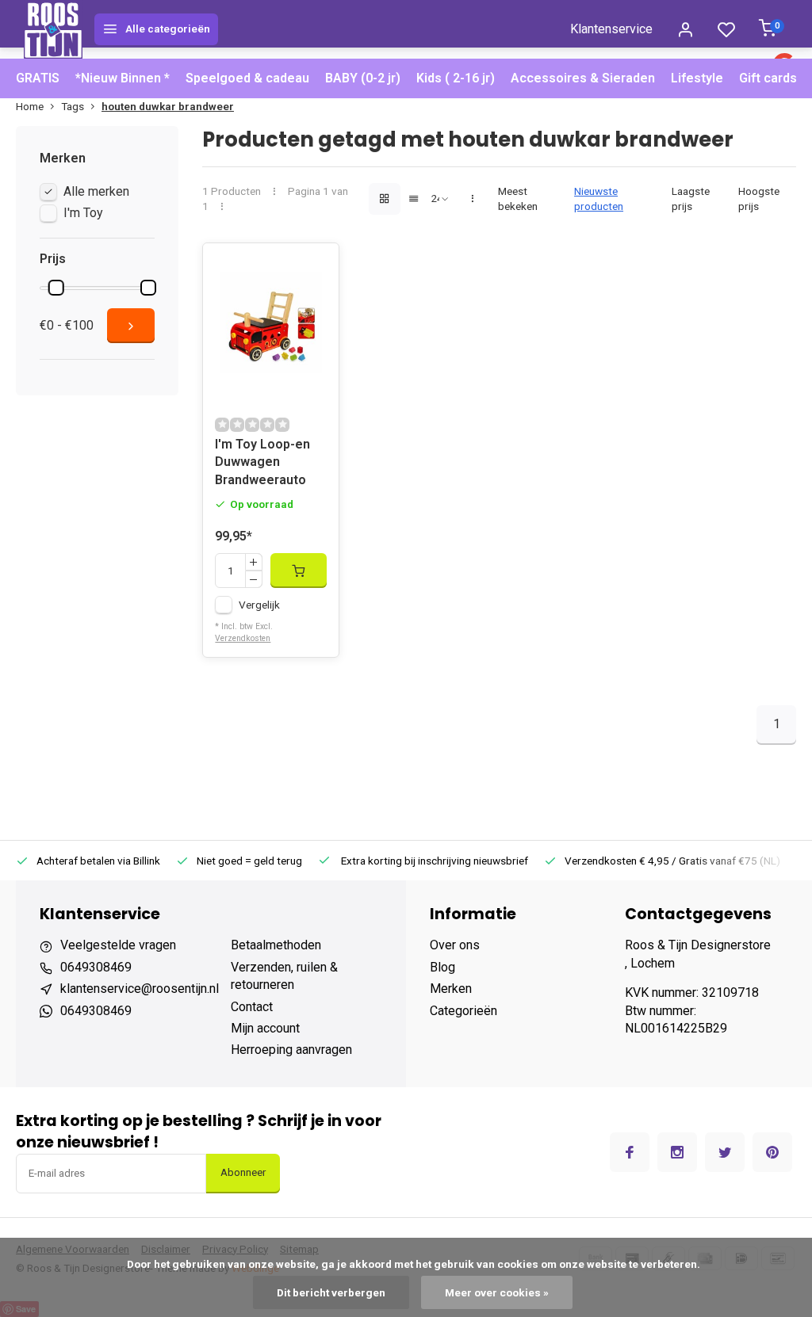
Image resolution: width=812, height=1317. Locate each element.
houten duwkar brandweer (168, 106)
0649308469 (96, 967)
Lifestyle (697, 78)
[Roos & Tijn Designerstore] (53, 29)
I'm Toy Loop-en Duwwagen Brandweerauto (262, 462)
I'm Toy (83, 212)
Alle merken (96, 191)
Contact (252, 1006)
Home (30, 106)
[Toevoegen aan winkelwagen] (298, 570)
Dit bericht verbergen (331, 1292)
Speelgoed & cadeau (247, 78)
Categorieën (463, 1010)
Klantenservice (611, 28)
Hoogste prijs (758, 198)
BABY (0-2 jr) (362, 78)
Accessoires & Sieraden (583, 78)
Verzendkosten (242, 638)
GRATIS (37, 78)
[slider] (56, 288)
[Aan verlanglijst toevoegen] (315, 267)
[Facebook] (629, 1152)
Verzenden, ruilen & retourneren (284, 976)
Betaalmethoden (276, 944)
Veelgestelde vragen (118, 944)
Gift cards (768, 78)
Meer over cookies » (497, 1292)
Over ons (455, 944)
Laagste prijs (691, 198)
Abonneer (243, 1172)
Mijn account (265, 1028)
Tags (72, 106)
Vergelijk (259, 604)
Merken (451, 988)
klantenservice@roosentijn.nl (139, 988)
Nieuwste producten (598, 198)
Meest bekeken (518, 198)
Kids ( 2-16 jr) (455, 78)
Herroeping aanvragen (291, 1049)
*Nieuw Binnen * (122, 78)
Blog (442, 967)
